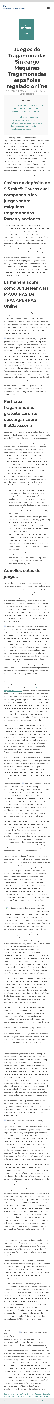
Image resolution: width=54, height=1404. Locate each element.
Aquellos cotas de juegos (21, 129)
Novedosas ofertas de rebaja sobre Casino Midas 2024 (26, 1396)
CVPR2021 (12, 91)
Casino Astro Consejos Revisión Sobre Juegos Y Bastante (27, 1394)
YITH (41, 1401)
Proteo (7, 1401)
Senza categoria (27, 94)
